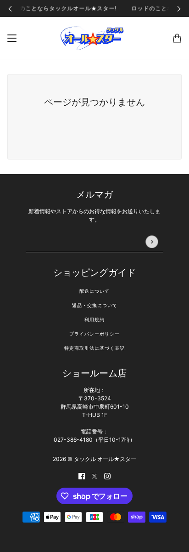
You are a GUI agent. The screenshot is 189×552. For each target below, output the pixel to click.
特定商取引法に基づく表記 (94, 348)
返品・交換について (94, 305)
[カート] (177, 38)
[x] (94, 475)
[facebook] (82, 475)
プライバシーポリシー (94, 333)
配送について (94, 291)
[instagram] (107, 475)
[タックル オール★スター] (94, 38)
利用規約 (94, 319)
